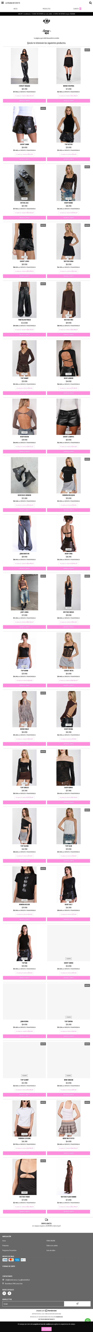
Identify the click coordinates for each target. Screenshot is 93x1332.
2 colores (68, 81)
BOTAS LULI (24, 203)
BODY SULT (68, 904)
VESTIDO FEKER (24, 1197)
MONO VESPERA (68, 86)
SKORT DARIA (68, 963)
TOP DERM (24, 670)
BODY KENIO (68, 787)
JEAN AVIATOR (24, 553)
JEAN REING (24, 1021)
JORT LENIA (24, 612)
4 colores (24, 1075)
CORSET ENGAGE (24, 86)
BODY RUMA (68, 203)
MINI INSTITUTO (68, 1138)
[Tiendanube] (46, 1311)
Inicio (4, 1241)
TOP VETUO (69, 144)
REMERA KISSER (24, 904)
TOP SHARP (24, 378)
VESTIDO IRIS (68, 320)
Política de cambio (52, 1245)
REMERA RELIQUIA (68, 495)
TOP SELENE (24, 846)
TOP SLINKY (24, 1080)
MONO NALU (24, 729)
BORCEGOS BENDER (24, 495)
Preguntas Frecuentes (9, 1250)
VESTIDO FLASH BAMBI (68, 1197)
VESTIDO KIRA (68, 261)
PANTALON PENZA (24, 320)
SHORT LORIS (24, 261)
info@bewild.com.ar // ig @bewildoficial (17, 1280)
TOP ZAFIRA (69, 1021)
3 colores (68, 198)
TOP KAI (24, 963)
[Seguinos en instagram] (4, 1293)
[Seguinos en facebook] (9, 1293)
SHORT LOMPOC (68, 437)
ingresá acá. (59, 1317)
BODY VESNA (68, 729)
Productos (5, 1245)
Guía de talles (50, 1250)
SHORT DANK (24, 144)
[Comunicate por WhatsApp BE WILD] (88, 1321)
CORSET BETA (68, 670)
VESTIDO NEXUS (68, 612)
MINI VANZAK (68, 1080)
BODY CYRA (68, 553)
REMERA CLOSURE (24, 1138)
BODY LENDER (68, 378)
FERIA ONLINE (50, 1241)
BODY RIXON (24, 437)
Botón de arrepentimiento (47, 1319)
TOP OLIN (68, 846)
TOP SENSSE (24, 787)
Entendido (46, 1329)
